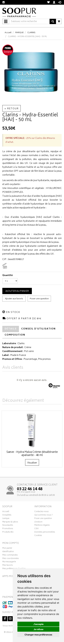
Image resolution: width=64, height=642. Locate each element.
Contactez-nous (41, 512)
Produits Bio (8, 532)
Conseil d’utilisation (38, 329)
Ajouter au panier (17, 291)
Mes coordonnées (10, 558)
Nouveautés (7, 525)
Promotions (7, 529)
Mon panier (7, 548)
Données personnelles (44, 532)
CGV (36, 529)
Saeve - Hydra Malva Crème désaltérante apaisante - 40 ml (32, 454)
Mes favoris (7, 565)
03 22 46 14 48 (29, 489)
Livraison (38, 522)
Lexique (5, 518)
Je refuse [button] (38, 629)
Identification (8, 552)
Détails (11, 329)
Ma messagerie (9, 562)
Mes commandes (10, 555)
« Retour (11, 109)
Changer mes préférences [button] (38, 634)
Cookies (38, 535)
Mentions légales (42, 525)
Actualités (6, 515)
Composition (15, 335)
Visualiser (32, 463)
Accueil (8, 32)
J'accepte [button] (38, 624)
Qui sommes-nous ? (43, 515)
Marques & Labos (10, 522)
